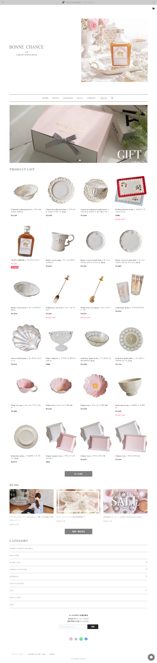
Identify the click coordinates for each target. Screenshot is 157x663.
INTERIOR (14, 576)
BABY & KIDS (15, 598)
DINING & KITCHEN (18, 569)
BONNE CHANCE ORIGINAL (21, 548)
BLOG (80, 98)
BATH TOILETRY (17, 583)
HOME (45, 98)
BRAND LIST (15, 562)
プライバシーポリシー (17, 654)
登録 (92, 627)
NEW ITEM (14, 555)
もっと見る (78, 474)
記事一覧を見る (78, 531)
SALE (12, 605)
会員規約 (52, 654)
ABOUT (55, 98)
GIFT (12, 590)
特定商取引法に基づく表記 (36, 654)
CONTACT (91, 98)
